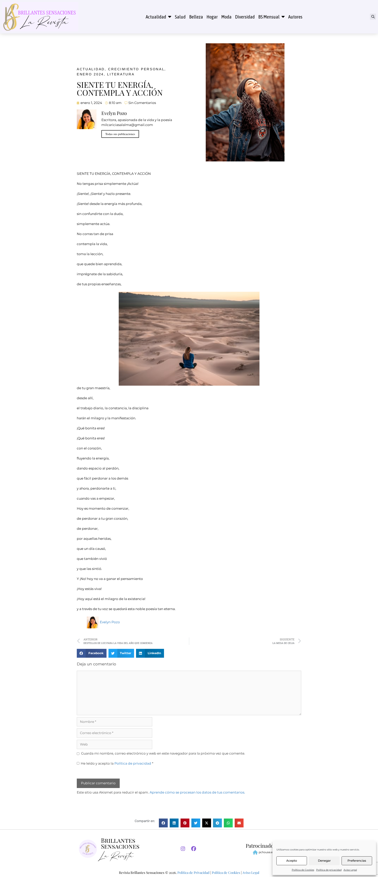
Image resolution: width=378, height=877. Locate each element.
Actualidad (156, 16)
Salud (180, 16)
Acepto (291, 860)
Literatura (120, 74)
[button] (373, 17)
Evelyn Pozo (110, 622)
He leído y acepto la (117, 763)
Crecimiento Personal (136, 69)
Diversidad (245, 16)
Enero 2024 (90, 74)
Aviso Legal (350, 869)
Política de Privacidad (193, 872)
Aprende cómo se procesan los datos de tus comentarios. (197, 792)
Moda (226, 16)
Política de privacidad (329, 869)
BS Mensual (269, 16)
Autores (295, 16)
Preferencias (356, 860)
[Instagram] (183, 849)
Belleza (196, 16)
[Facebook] (194, 849)
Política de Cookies (303, 869)
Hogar (212, 16)
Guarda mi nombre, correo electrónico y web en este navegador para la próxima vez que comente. (163, 753)
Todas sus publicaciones (120, 134)
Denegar (324, 860)
